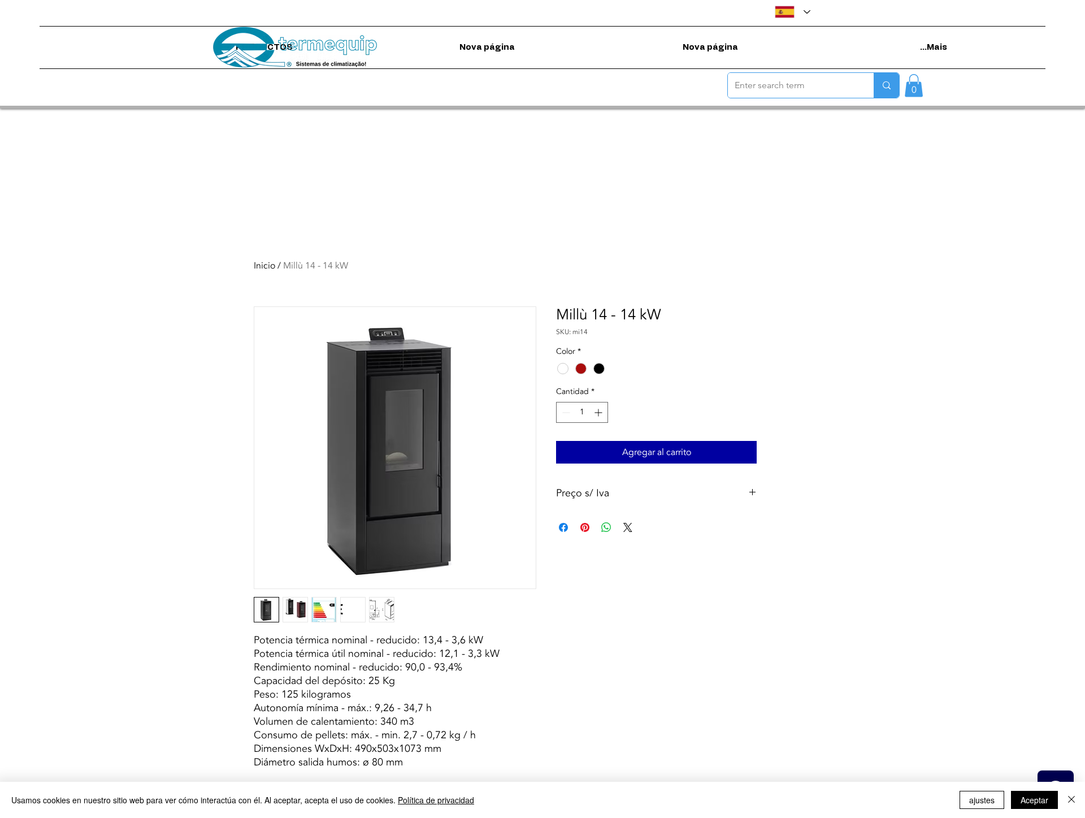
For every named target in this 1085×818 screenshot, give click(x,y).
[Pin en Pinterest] (585, 527)
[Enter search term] (886, 85)
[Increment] (599, 412)
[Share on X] (628, 527)
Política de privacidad (436, 800)
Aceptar (1034, 800)
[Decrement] (565, 412)
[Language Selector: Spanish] (792, 12)
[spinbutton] (582, 412)
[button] (913, 85)
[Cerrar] (1071, 800)
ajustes (982, 800)
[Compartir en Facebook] (563, 527)
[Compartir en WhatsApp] (606, 527)
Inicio (264, 265)
